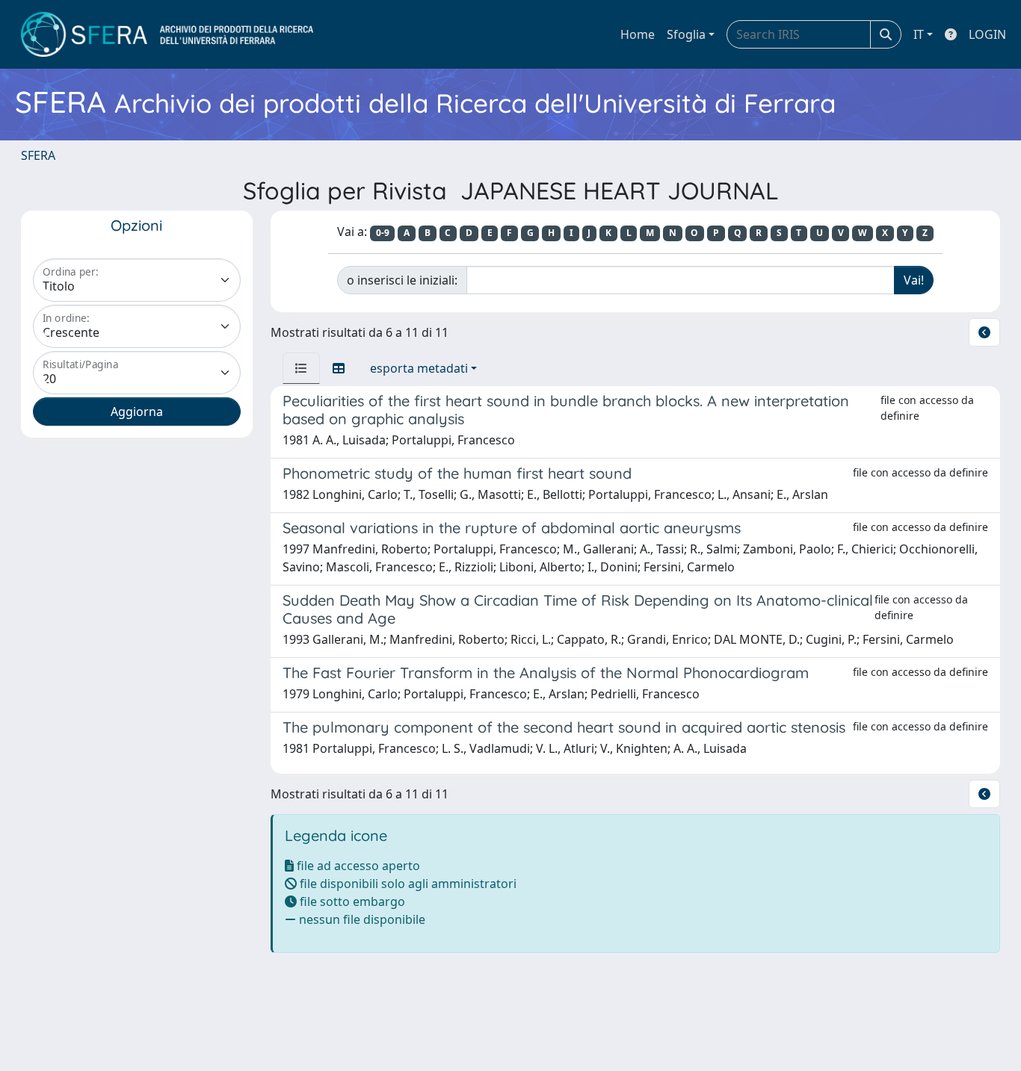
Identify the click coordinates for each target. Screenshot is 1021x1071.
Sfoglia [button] (686, 34)
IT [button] (918, 34)
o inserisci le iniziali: (402, 280)
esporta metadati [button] (419, 368)
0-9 (382, 232)
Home (637, 34)
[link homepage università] (167, 34)
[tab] (301, 368)
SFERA (38, 155)
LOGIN (987, 34)
